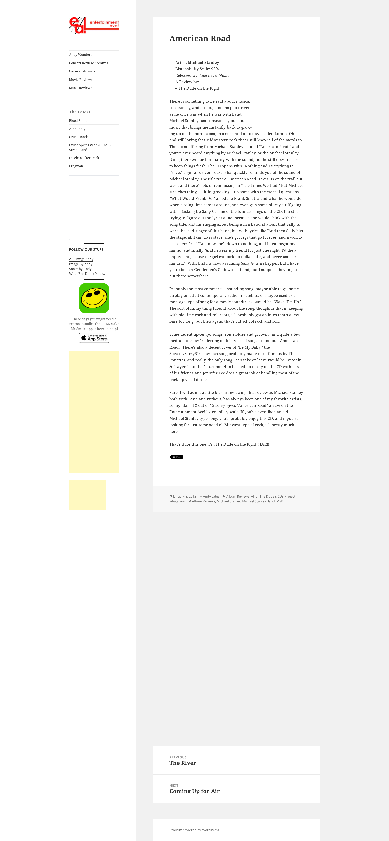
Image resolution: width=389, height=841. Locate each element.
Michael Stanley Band (258, 501)
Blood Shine (78, 120)
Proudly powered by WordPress (194, 830)
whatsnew (177, 501)
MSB (279, 501)
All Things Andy (81, 259)
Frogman (76, 166)
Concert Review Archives (88, 63)
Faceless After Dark (84, 158)
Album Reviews (237, 496)
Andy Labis (211, 496)
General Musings (82, 71)
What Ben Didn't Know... (87, 273)
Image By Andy (80, 264)
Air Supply (77, 129)
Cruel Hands (78, 137)
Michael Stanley (228, 501)
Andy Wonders (80, 54)
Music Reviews (80, 88)
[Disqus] (236, 562)
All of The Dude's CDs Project (273, 496)
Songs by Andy (80, 269)
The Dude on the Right (198, 88)
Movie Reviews (80, 79)
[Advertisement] (94, 412)
